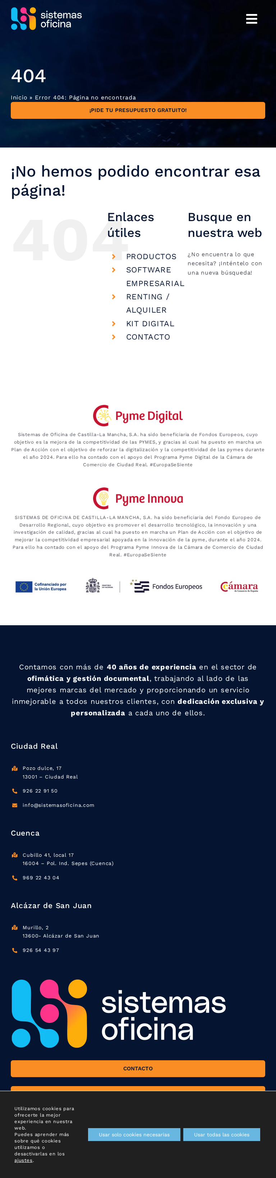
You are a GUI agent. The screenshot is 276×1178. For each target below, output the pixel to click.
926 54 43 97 (41, 950)
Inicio (19, 97)
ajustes (23, 1160)
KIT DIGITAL (150, 323)
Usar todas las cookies (221, 1134)
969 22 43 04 (41, 877)
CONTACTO (148, 336)
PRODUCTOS (151, 256)
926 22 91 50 (40, 791)
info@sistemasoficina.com (58, 805)
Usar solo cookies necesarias (134, 1134)
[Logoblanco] (46, 9)
